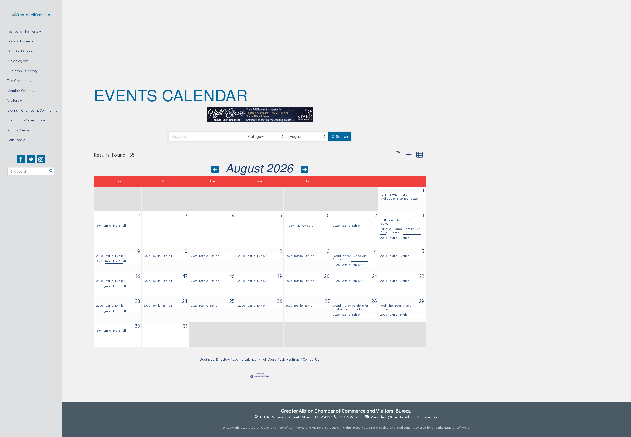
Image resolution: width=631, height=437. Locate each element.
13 (327, 251)
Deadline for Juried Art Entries (349, 257)
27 (327, 301)
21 (374, 276)
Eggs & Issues (19, 41)
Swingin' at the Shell (111, 225)
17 (185, 276)
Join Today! (16, 139)
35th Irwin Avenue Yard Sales (397, 221)
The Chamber (18, 80)
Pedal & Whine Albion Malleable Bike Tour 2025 (399, 196)
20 (327, 276)
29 (421, 301)
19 (279, 276)
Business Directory (22, 70)
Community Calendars (25, 120)
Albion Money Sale (300, 225)
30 (137, 326)
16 (137, 276)
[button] (398, 155)
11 (233, 251)
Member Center (19, 90)
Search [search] (342, 136)
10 (185, 251)
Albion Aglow (17, 60)
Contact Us (311, 359)
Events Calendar (245, 359)
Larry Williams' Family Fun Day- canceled (400, 230)
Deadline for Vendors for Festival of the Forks (350, 307)
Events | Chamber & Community (32, 110)
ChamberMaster (444, 427)
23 (137, 301)
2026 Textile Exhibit (347, 225)
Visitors (13, 100)
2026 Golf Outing (20, 51)
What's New (17, 130)
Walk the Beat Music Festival (395, 307)
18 (232, 276)
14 (374, 251)
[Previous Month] (215, 169)
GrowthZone (402, 427)
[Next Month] (304, 169)
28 (374, 301)
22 (421, 276)
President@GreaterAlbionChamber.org (403, 416)
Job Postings (290, 359)
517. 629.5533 (351, 416)
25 (232, 301)
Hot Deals (269, 359)
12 (280, 251)
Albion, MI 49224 (296, 416)
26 (279, 301)
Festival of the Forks (23, 31)
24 (185, 301)
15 (422, 251)
